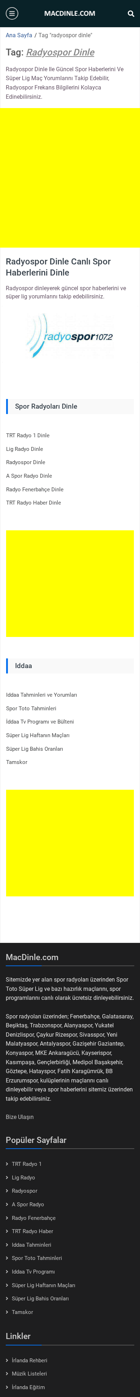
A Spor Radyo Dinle (29, 476)
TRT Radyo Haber (32, 1231)
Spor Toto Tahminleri (31, 708)
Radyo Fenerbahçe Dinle (35, 489)
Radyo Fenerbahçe (34, 1218)
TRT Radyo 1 (27, 1164)
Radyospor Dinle (25, 462)
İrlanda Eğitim (28, 1387)
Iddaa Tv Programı (33, 1272)
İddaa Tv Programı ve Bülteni (40, 722)
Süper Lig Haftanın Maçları (38, 735)
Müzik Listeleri (29, 1374)
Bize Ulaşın (20, 1117)
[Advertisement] (70, 178)
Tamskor (16, 762)
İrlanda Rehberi (29, 1360)
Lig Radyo (23, 1177)
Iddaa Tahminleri (31, 1245)
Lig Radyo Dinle (24, 449)
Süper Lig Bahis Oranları (34, 749)
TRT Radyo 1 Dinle (28, 435)
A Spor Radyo (28, 1204)
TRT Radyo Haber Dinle (33, 503)
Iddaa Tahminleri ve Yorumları (41, 695)
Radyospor (24, 1191)
